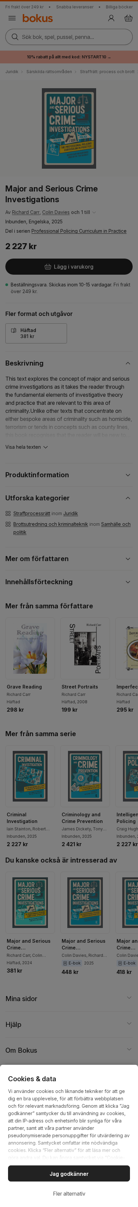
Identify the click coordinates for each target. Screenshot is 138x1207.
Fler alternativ (69, 1193)
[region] (69, 1136)
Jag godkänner (69, 1173)
